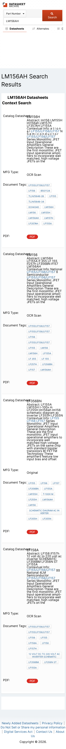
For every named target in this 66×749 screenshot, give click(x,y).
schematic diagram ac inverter (44, 512)
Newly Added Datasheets (20, 723)
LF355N (47, 518)
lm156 (32, 212)
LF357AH (33, 223)
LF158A (33, 643)
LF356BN (47, 364)
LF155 (53, 196)
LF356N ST (50, 662)
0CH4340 (34, 207)
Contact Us (44, 732)
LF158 (45, 643)
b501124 (45, 190)
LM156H (49, 207)
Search (52, 17)
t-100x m (48, 494)
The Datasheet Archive (14, 5)
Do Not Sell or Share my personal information (33, 727)
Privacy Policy (52, 723)
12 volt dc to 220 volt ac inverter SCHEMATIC (44, 655)
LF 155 (45, 358)
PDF (32, 236)
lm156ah (34, 218)
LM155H (45, 212)
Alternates (42, 28)
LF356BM (34, 662)
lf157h (33, 648)
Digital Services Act (18, 732)
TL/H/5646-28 (36, 196)
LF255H (33, 499)
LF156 (32, 190)
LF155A (48, 223)
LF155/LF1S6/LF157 (41, 272)
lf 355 (32, 358)
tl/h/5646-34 (36, 201)
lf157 (32, 369)
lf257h (33, 364)
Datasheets (16, 28)
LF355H (33, 518)
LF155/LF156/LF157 (45, 131)
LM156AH (46, 369)
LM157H (48, 218)
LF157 (40, 421)
